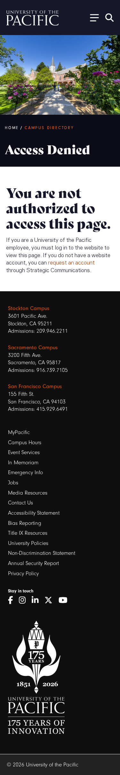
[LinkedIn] (37, 600)
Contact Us (20, 503)
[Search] (109, 17)
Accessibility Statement (34, 513)
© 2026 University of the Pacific (42, 765)
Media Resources (27, 493)
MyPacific (19, 432)
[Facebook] (12, 600)
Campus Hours (24, 442)
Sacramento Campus (33, 347)
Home (12, 128)
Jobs (13, 483)
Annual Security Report (33, 563)
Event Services (24, 452)
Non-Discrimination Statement (41, 553)
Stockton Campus (28, 308)
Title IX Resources (27, 533)
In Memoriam (23, 463)
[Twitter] (50, 600)
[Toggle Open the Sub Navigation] (92, 17)
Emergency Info (25, 472)
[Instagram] (24, 600)
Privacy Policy (23, 573)
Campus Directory (49, 128)
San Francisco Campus (35, 386)
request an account (71, 262)
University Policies (28, 543)
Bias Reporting (24, 523)
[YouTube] (65, 600)
